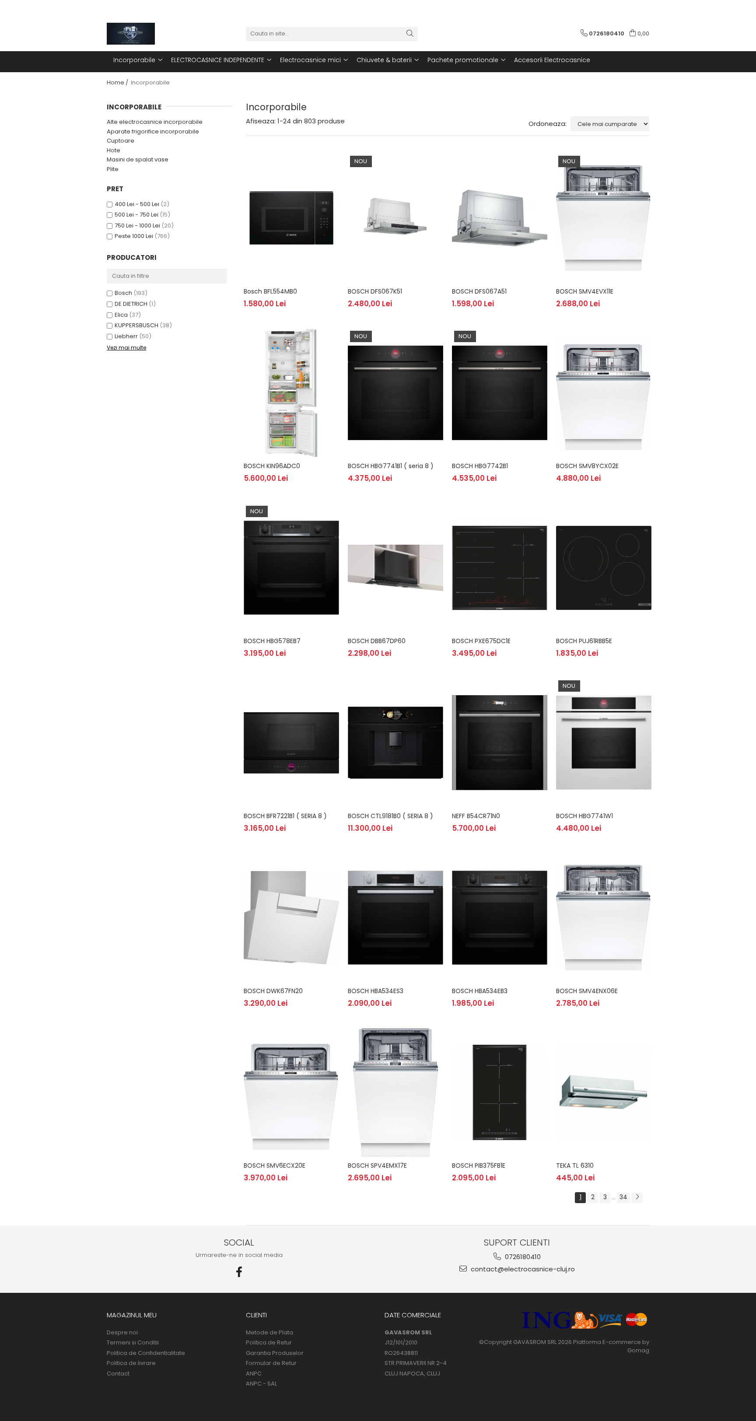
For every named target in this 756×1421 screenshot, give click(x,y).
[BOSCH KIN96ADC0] (291, 393)
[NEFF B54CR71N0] (499, 742)
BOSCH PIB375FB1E (478, 1165)
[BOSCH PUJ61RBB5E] (603, 568)
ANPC (254, 1374)
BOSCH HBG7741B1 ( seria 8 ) (391, 466)
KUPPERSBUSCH (136, 325)
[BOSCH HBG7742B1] (499, 393)
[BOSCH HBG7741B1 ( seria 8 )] (395, 393)
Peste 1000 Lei (134, 236)
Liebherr (126, 336)
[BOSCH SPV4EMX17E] (395, 1092)
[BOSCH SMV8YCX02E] (603, 393)
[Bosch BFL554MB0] (291, 218)
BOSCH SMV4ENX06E (587, 991)
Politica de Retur (269, 1343)
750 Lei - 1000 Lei (137, 225)
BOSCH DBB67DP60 (377, 641)
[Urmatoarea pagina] (637, 1197)
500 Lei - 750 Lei (136, 214)
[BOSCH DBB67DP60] (395, 568)
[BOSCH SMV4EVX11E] (603, 218)
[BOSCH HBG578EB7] (291, 568)
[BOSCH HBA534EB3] (499, 917)
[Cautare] (410, 34)
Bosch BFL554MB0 (270, 291)
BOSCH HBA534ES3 (375, 991)
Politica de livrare (131, 1363)
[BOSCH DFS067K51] (395, 218)
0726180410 (522, 1256)
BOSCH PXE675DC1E (481, 641)
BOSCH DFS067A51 (479, 291)
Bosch (123, 293)
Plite (113, 169)
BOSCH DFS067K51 (375, 291)
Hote (113, 150)
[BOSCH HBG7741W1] (603, 742)
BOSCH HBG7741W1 (584, 816)
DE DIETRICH (131, 304)
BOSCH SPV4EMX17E (377, 1165)
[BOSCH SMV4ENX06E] (603, 917)
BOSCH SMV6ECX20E (274, 1165)
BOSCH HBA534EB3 (480, 991)
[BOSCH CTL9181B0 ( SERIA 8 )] (395, 742)
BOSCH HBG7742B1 (480, 466)
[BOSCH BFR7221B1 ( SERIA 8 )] (291, 742)
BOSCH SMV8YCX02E (587, 466)
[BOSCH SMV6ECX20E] (291, 1092)
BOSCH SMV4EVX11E (584, 291)
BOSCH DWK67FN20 (273, 991)
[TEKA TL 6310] (603, 1092)
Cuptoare (120, 140)
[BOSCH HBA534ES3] (395, 917)
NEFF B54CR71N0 (476, 816)
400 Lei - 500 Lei (137, 204)
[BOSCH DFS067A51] (499, 218)
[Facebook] (239, 1272)
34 (623, 1197)
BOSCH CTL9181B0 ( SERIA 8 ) (390, 816)
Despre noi (122, 1333)
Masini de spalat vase (137, 159)
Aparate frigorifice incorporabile (153, 131)
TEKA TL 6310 (575, 1165)
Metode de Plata (269, 1333)
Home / (118, 82)
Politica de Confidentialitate (146, 1353)
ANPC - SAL (261, 1384)
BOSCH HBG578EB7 (272, 641)
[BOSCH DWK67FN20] (291, 917)
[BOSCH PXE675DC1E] (499, 568)
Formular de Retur (271, 1363)
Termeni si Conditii (133, 1343)
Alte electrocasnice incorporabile (155, 122)
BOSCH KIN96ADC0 (272, 466)
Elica (121, 315)
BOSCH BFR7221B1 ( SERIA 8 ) (285, 816)
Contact (118, 1374)
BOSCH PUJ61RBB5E (584, 641)
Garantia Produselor (275, 1353)
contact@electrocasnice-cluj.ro (522, 1269)
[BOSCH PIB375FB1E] (499, 1092)
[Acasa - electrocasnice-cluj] (150, 34)
